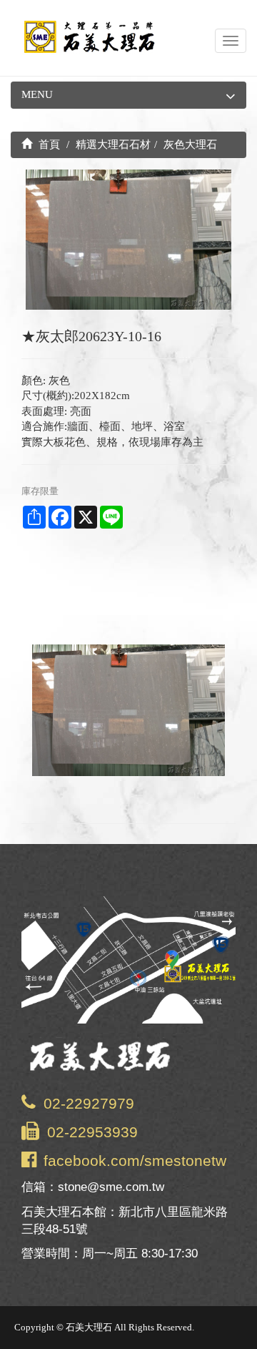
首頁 (48, 144)
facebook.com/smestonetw (135, 1160)
